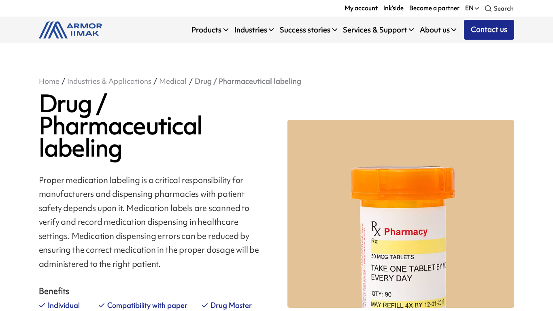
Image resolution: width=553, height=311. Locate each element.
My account (361, 8)
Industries (250, 30)
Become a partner (434, 8)
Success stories (305, 30)
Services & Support (375, 30)
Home (49, 81)
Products (206, 30)
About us (435, 30)
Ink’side (393, 8)
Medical (173, 81)
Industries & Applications (109, 81)
